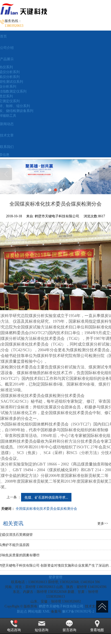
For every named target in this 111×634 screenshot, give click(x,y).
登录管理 (55, 577)
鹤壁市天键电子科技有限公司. (61, 606)
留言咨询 (69, 630)
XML (46, 611)
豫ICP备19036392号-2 (78, 611)
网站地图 (35, 611)
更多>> (102, 523)
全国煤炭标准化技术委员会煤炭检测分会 (46, 508)
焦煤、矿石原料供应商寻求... (46, 497)
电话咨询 (14, 630)
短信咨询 (41, 630)
